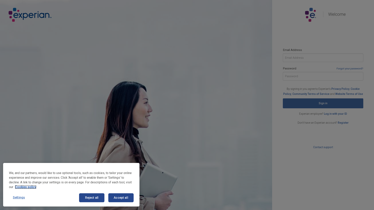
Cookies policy (25, 187)
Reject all (92, 198)
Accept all (121, 198)
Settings (19, 197)
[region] (71, 184)
